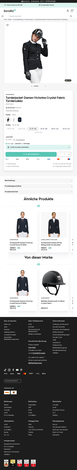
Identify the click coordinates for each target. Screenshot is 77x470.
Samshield (10, 94)
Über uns (7, 324)
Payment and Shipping (61, 329)
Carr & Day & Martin (35, 430)
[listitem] (22, 231)
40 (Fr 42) (66, 129)
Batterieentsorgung (60, 348)
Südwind (7, 427)
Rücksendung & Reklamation (34, 330)
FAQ (30, 324)
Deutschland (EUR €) (11, 381)
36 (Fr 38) (43, 129)
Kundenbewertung (59, 350)
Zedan (30, 432)
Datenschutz (57, 345)
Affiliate (55, 353)
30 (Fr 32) (10, 129)
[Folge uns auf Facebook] (13, 370)
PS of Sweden (9, 415)
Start (5, 19)
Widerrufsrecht (58, 332)
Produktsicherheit (11, 192)
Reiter (10, 19)
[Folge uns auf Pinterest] (21, 370)
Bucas (55, 424)
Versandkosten (20, 140)
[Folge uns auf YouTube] (17, 370)
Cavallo (7, 410)
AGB (54, 340)
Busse (6, 432)
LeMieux (7, 454)
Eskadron (56, 435)
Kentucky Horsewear (60, 430)
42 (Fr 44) (38, 132)
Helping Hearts (9, 332)
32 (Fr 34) (21, 129)
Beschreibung (10, 180)
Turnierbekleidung (18, 19)
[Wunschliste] (7, 25)
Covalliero (32, 415)
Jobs (5, 327)
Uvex (30, 413)
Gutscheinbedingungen (61, 335)
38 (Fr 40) (54, 129)
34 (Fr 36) (32, 129)
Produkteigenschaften (13, 186)
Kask (30, 410)
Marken (7, 329)
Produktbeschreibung (12, 110)
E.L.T (54, 413)
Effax (30, 435)
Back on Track (58, 432)
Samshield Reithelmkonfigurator (11, 338)
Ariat (6, 413)
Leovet (30, 427)
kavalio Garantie (59, 327)
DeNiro (55, 415)
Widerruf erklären (34, 334)
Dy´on (6, 435)
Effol (29, 424)
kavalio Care (57, 337)
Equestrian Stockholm (12, 444)
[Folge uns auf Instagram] (9, 370)
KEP (29, 407)
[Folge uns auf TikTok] (5, 370)
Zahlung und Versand (60, 324)
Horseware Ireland (59, 427)
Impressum (56, 342)
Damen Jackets (29, 19)
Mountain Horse (58, 410)
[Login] (68, 11)
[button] (6, 231)
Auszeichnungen (10, 335)
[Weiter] (45, 86)
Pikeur (6, 405)
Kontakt (31, 327)
